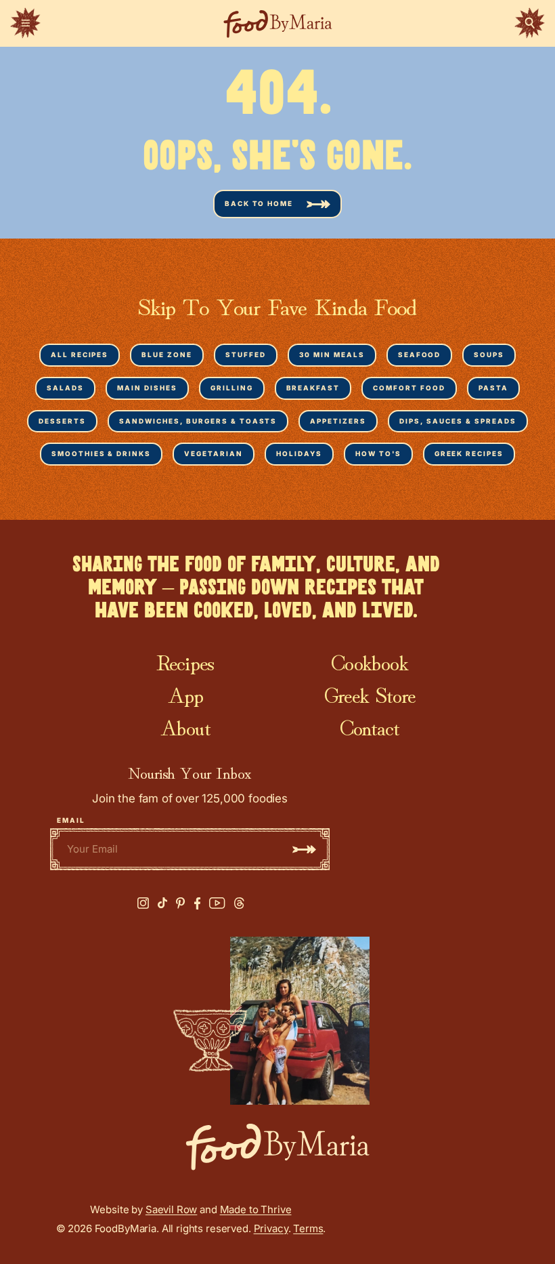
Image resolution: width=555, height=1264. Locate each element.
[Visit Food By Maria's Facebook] (197, 903)
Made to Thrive (256, 1209)
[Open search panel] (529, 23)
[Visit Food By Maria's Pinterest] (180, 903)
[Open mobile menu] (25, 23)
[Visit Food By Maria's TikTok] (162, 903)
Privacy (271, 1228)
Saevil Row (172, 1209)
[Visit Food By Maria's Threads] (239, 903)
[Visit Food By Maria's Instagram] (143, 903)
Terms (308, 1228)
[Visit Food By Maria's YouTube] (217, 903)
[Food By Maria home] (277, 23)
